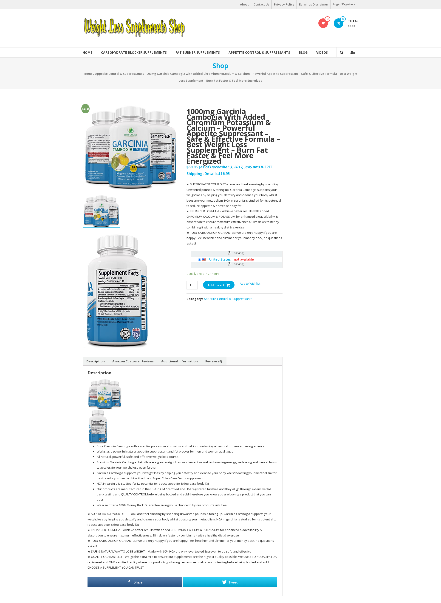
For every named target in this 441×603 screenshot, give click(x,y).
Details (211, 173)
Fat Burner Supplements (197, 52)
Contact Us (261, 4)
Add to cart (216, 285)
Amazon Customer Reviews (133, 361)
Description (95, 361)
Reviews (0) (213, 361)
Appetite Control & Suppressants (259, 52)
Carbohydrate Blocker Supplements (134, 52)
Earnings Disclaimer (313, 4)
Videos (322, 52)
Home (87, 52)
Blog (303, 52)
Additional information (179, 361)
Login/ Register (343, 4)
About (244, 4)
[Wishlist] (323, 23)
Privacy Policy (284, 4)
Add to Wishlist (250, 283)
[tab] (95, 361)
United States (220, 259)
